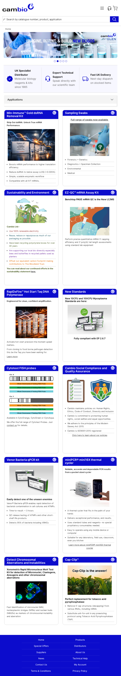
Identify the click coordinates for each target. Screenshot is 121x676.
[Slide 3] (60, 61)
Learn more (12, 356)
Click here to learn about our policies (89, 435)
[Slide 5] (66, 61)
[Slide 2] (58, 61)
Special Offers (41, 646)
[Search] (114, 19)
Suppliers (41, 652)
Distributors (80, 646)
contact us (12, 425)
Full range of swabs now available (90, 119)
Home (41, 639)
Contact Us (41, 664)
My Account (80, 664)
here (33, 271)
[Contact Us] (109, 8)
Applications (15, 99)
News (41, 658)
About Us (80, 652)
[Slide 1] (55, 61)
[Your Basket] (115, 8)
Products (80, 639)
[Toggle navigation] (102, 8)
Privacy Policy (80, 671)
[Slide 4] (63, 61)
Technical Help (80, 658)
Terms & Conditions (41, 671)
